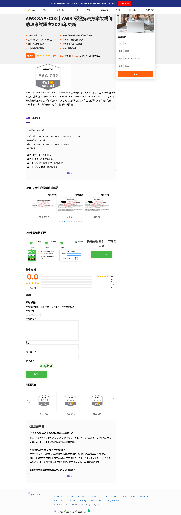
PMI (76, 10)
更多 (118, 10)
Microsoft (103, 10)
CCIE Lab (61, 10)
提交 (135, 74)
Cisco (46, 10)
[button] (28, 205)
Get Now (125, 3)
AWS (88, 10)
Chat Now (101, 254)
